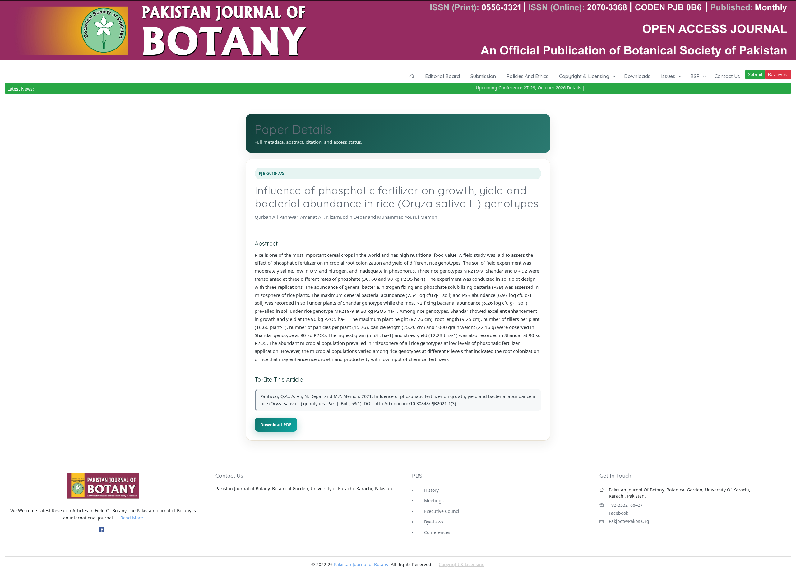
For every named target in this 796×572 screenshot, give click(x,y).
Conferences (437, 532)
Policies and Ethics (527, 76)
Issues (668, 76)
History (431, 490)
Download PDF (276, 425)
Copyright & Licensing (584, 76)
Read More (131, 518)
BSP (695, 76)
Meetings (434, 501)
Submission (483, 76)
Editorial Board (442, 76)
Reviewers (778, 74)
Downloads (637, 76)
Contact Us (727, 76)
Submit (755, 74)
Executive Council (442, 511)
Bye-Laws (433, 522)
